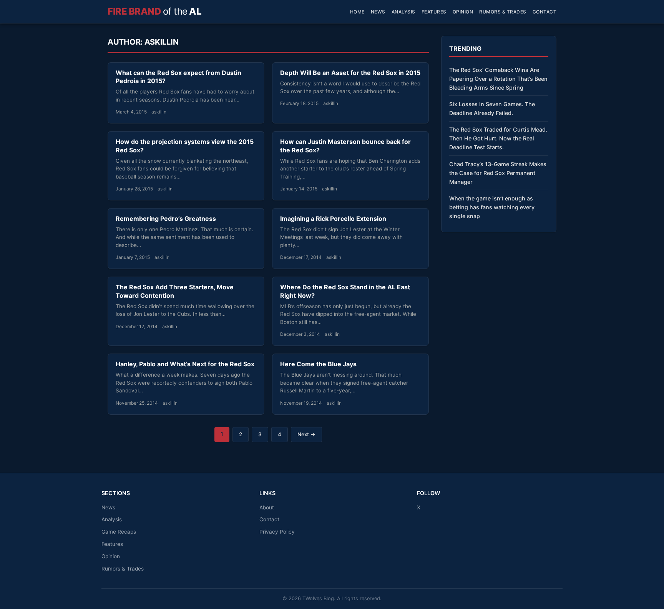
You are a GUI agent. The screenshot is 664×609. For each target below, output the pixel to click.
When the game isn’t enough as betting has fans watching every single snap (492, 207)
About (266, 507)
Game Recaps (118, 532)
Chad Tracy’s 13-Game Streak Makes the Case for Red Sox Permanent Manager (497, 173)
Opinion (463, 12)
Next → (306, 434)
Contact (545, 12)
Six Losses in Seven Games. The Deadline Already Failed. (492, 108)
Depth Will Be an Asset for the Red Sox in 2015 (350, 73)
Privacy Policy (277, 532)
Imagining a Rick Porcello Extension (333, 218)
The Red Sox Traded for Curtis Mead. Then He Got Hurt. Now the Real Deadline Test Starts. (498, 138)
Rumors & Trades (502, 12)
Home (357, 12)
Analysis (403, 12)
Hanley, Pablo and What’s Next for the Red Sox (185, 364)
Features (434, 12)
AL (154, 11)
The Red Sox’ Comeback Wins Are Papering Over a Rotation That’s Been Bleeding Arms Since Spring (498, 79)
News (378, 12)
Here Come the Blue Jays (318, 364)
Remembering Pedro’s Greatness (166, 218)
